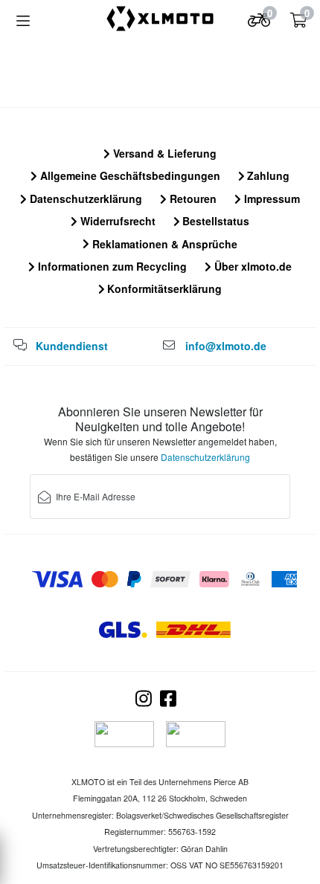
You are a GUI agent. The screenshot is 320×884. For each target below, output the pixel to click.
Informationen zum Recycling (111, 266)
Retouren (192, 198)
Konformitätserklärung (163, 288)
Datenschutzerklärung (84, 198)
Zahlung (266, 175)
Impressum (270, 198)
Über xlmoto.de (251, 266)
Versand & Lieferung (163, 153)
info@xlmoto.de (225, 345)
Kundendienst (72, 345)
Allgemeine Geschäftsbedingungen (128, 175)
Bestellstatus (214, 220)
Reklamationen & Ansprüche (163, 243)
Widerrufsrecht (116, 220)
